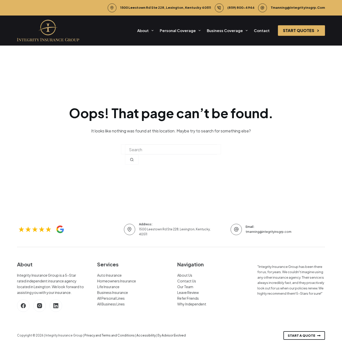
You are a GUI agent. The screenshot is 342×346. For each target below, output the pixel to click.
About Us (184, 275)
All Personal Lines (111, 298)
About (143, 30)
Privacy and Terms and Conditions (109, 335)
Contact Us (186, 281)
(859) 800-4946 (240, 8)
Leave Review (188, 292)
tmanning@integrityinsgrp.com (298, 8)
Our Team (185, 286)
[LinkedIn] (56, 305)
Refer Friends (188, 298)
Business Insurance (112, 292)
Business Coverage (225, 30)
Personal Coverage (178, 30)
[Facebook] (23, 305)
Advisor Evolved (174, 335)
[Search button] (132, 159)
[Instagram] (39, 305)
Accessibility (146, 335)
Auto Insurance (109, 275)
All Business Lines (111, 304)
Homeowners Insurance (116, 281)
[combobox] (171, 149)
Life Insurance (108, 286)
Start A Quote (301, 335)
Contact (262, 30)
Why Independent (191, 304)
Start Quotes (298, 30)
